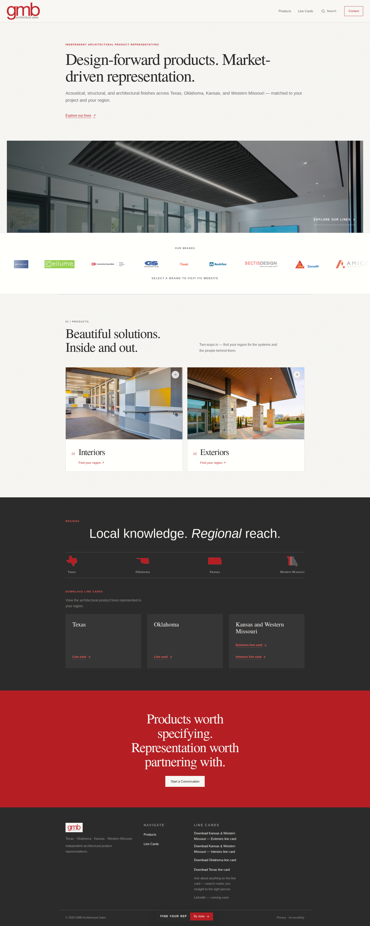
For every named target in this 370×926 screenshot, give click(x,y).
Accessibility (296, 917)
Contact (354, 11)
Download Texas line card (212, 869)
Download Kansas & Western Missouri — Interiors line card (214, 848)
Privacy (281, 917)
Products (285, 11)
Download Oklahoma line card (215, 860)
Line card (79, 656)
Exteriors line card (249, 645)
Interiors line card (248, 656)
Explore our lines (81, 115)
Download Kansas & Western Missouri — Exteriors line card (215, 836)
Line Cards (305, 11)
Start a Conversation (185, 781)
